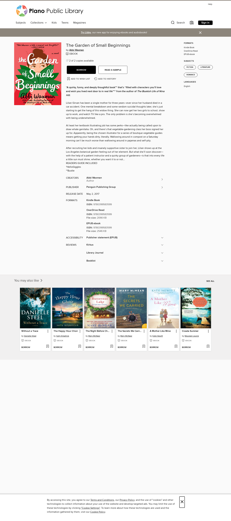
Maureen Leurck (192, 336)
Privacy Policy (127, 500)
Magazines (79, 22)
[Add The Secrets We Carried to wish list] (144, 347)
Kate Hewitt (157, 336)
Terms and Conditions (102, 500)
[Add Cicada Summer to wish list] (208, 347)
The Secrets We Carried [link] (130, 331)
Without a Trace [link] (29, 331)
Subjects (21, 22)
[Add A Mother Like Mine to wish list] (176, 347)
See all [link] (210, 281)
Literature (205, 67)
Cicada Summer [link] (190, 331)
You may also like (27, 281)
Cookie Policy (97, 511)
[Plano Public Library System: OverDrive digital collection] (50, 11)
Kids (54, 22)
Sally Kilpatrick (62, 336)
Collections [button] (37, 22)
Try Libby (86, 32)
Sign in (205, 22)
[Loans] (192, 23)
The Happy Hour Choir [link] (66, 331)
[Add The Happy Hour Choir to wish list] (80, 347)
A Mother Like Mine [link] (160, 331)
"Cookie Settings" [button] (90, 508)
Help (210, 4)
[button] (177, 23)
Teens (65, 22)
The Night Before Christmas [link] (98, 331)
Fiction (190, 67)
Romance (191, 75)
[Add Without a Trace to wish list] (48, 347)
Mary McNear (94, 336)
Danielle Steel (30, 336)
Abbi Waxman (76, 50)
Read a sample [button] (113, 70)
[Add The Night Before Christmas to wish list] (112, 347)
